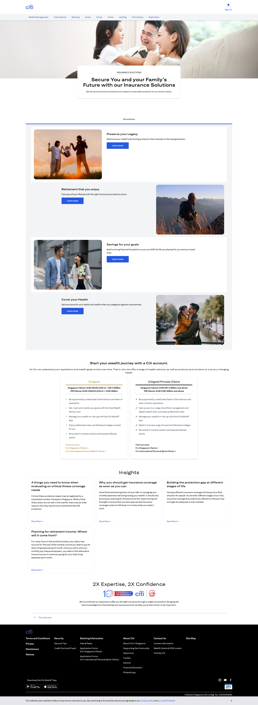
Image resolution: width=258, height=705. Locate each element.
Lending (123, 17)
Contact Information (163, 643)
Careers (127, 658)
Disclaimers (32, 649)
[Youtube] (225, 680)
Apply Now (154, 17)
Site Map (191, 638)
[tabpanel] (129, 237)
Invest (88, 17)
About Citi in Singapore (134, 643)
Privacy (30, 643)
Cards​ (111, 17)
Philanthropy (129, 672)
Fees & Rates (86, 643)
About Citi (128, 638)
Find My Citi (159, 653)
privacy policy (147, 700)
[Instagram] (219, 680)
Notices (30, 654)
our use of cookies (166, 700)
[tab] (38, 17)
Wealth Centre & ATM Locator (168, 648)
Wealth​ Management (38, 17)
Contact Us (160, 638)
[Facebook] (230, 680)
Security (59, 638)
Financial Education (132, 667)
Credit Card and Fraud (65, 648)
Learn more (117, 145)
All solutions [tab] (129, 119)
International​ (60, 17)
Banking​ (76, 17)
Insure (99, 17)
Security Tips (60, 643)
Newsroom (128, 653)
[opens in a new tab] (29, 7)
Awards (127, 662)
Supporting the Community (136, 648)
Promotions (137, 17)
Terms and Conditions (38, 638)
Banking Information (91, 638)
